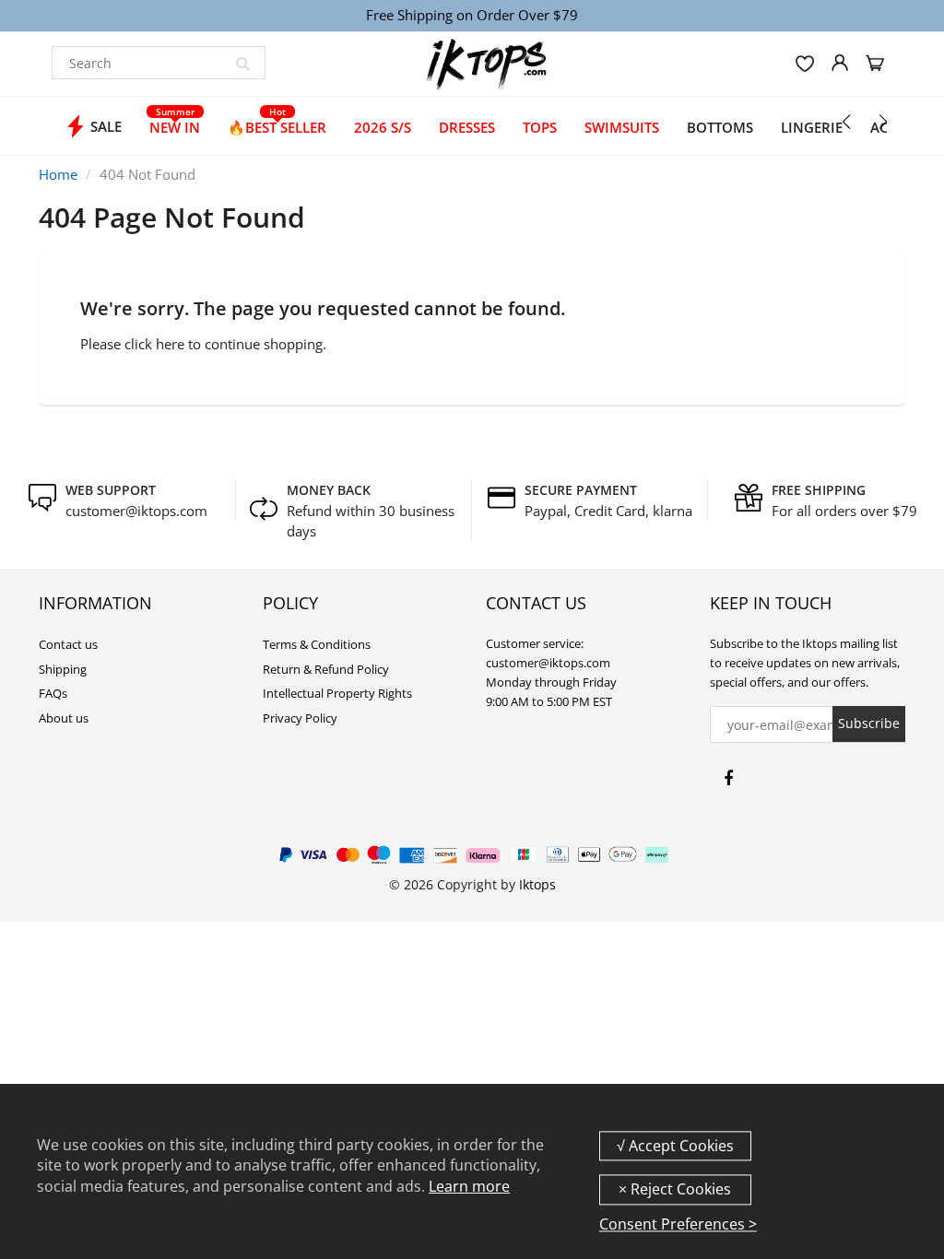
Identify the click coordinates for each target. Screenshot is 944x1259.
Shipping (63, 669)
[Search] (242, 62)
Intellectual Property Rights (337, 693)
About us (63, 718)
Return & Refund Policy (326, 669)
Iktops (537, 884)
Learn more (469, 1186)
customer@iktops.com (136, 510)
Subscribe (869, 723)
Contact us (68, 644)
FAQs (53, 693)
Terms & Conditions (317, 644)
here (170, 344)
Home (58, 174)
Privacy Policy (300, 718)
